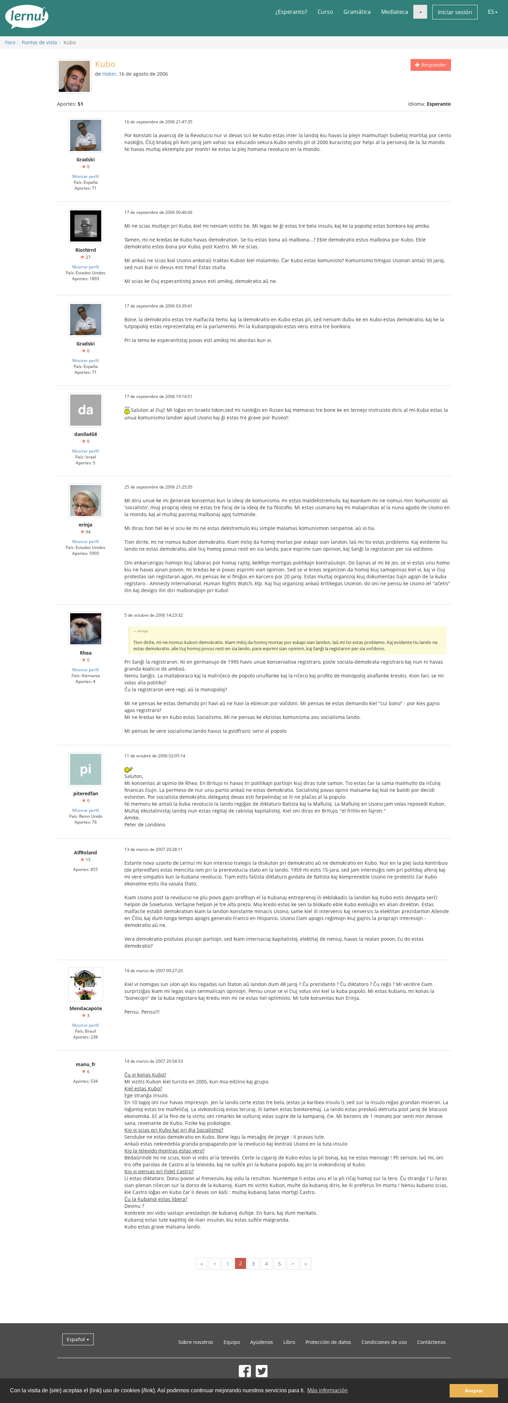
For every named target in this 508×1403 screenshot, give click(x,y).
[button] (420, 12)
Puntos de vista (39, 42)
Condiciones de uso (384, 1342)
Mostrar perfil (85, 176)
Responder (433, 64)
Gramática (357, 12)
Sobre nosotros (195, 1342)
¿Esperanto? (291, 12)
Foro (10, 42)
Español (76, 1339)
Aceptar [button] (474, 1390)
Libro (289, 1342)
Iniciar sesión (455, 12)
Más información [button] (327, 1390)
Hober (109, 73)
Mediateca (394, 12)
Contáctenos (431, 1342)
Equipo (232, 1342)
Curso (325, 12)
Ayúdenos (261, 1342)
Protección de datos (328, 1342)
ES (491, 12)
